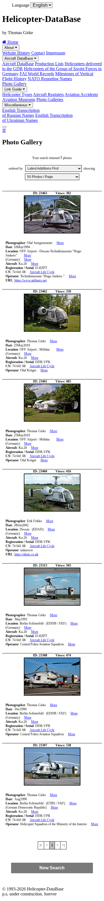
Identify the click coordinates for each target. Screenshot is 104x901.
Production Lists (49, 63)
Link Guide (13, 89)
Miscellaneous (16, 105)
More (60, 243)
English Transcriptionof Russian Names (21, 113)
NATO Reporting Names (50, 78)
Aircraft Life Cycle (42, 272)
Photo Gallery (14, 83)
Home (12, 42)
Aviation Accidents (81, 94)
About (9, 48)
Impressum (55, 53)
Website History (16, 53)
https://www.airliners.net (30, 280)
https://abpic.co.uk (26, 554)
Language (20, 5)
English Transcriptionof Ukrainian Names (37, 118)
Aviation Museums (18, 99)
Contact (38, 53)
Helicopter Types (17, 94)
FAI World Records (37, 73)
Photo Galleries (49, 99)
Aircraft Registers (48, 94)
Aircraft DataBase (19, 58)
